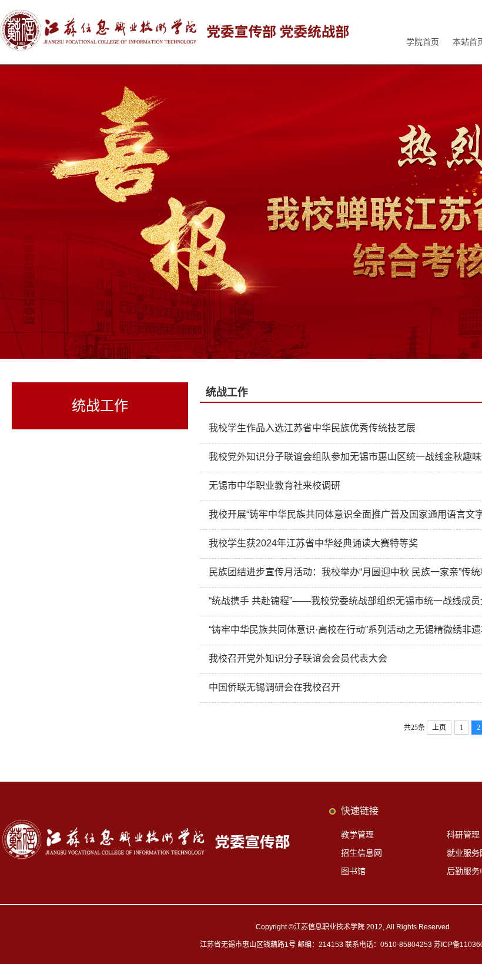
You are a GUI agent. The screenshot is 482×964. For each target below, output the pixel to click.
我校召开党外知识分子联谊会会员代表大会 (298, 658)
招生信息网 (361, 853)
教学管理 (357, 834)
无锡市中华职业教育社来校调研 (274, 486)
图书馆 (353, 871)
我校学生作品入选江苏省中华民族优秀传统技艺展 (312, 428)
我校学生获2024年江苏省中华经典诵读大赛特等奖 (313, 543)
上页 (439, 727)
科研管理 (463, 834)
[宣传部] (176, 13)
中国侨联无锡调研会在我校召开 (274, 687)
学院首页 (422, 41)
